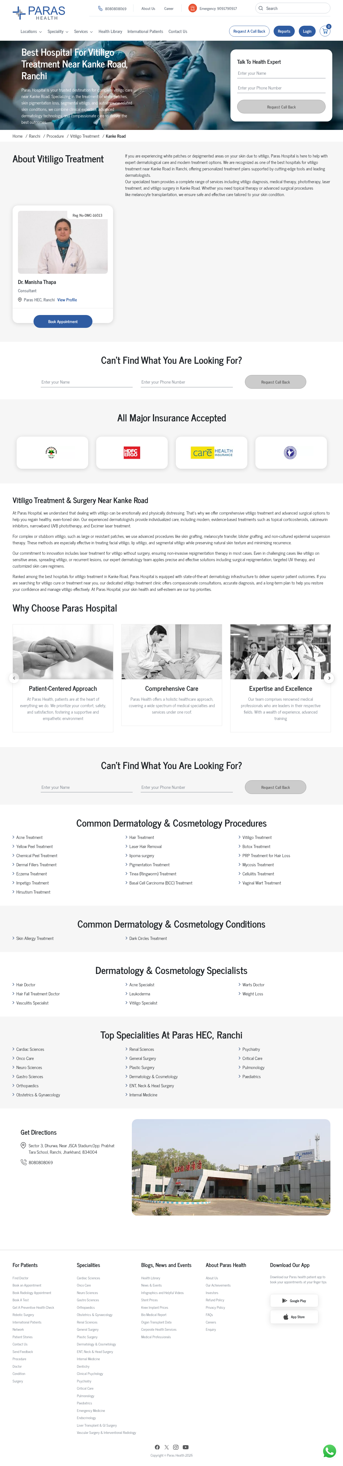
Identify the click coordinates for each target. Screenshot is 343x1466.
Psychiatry (251, 1049)
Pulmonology (253, 1067)
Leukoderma (139, 993)
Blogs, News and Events (166, 1265)
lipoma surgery (141, 855)
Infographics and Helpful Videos (162, 1292)
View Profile (67, 299)
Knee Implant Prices (154, 1307)
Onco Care (25, 1058)
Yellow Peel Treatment (34, 846)
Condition (19, 1373)
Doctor (17, 1366)
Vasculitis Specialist (32, 1002)
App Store (298, 1316)
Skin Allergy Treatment (35, 938)
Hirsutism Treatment (33, 891)
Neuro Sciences (29, 1067)
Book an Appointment (27, 1285)
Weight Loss (253, 993)
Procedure (55, 136)
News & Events (151, 1285)
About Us (148, 8)
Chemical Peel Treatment (36, 855)
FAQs (209, 1314)
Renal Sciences (141, 1049)
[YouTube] (186, 1448)
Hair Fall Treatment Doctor (38, 993)
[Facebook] (157, 1448)
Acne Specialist (141, 984)
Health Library (110, 31)
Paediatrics (252, 1076)
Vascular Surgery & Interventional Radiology (106, 1432)
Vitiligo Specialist (143, 1002)
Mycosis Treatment (258, 864)
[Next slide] (329, 678)
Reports (284, 31)
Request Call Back (281, 106)
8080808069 (115, 8)
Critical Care (252, 1058)
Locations (29, 31)
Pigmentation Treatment (149, 864)
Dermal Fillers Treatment (36, 864)
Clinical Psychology (90, 1373)
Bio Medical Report (153, 1314)
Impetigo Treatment (32, 882)
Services (81, 31)
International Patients (145, 31)
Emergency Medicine (91, 1410)
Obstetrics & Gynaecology (38, 1094)
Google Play (298, 1300)
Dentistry (83, 1366)
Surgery (18, 1381)
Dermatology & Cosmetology (153, 1076)
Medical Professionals (156, 1337)
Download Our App (290, 1265)
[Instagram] (176, 1448)
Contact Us (178, 31)
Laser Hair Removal (145, 846)
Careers (211, 1322)
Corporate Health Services (159, 1329)
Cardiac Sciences (30, 1049)
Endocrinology (86, 1417)
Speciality (56, 31)
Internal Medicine (143, 1094)
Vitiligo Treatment (84, 136)
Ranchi (34, 136)
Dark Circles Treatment (148, 938)
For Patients (25, 1265)
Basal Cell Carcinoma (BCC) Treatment (160, 882)
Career (168, 8)
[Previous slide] (14, 678)
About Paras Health (226, 1265)
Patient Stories (23, 1337)
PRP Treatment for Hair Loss (266, 855)
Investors (212, 1292)
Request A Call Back (249, 31)
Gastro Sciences (29, 1076)
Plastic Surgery (141, 1067)
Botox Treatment (256, 846)
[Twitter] (166, 1448)
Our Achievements (218, 1285)
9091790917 (227, 8)
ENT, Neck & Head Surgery (151, 1085)
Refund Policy (215, 1300)
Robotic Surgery (23, 1314)
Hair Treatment (141, 837)
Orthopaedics (27, 1085)
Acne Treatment (29, 837)
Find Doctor (20, 1278)
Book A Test (21, 1300)
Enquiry (211, 1329)
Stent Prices (149, 1300)
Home (18, 136)
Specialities (88, 1265)
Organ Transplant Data (156, 1322)
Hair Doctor (25, 984)
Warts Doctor (253, 984)
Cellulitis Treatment (258, 873)
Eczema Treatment (31, 873)
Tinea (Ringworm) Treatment (152, 873)
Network (18, 1329)
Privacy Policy (215, 1307)
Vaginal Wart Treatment (262, 882)
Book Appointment (63, 321)
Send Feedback (23, 1351)
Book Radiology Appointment (32, 1292)
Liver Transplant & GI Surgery (97, 1425)
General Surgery (142, 1058)
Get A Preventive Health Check (33, 1307)
